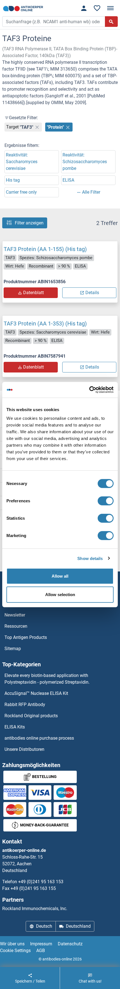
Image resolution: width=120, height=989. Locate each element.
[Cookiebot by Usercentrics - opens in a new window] (89, 389)
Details (92, 292)
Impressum (41, 943)
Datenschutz (70, 943)
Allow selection (60, 594)
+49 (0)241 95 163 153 (40, 881)
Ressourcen (15, 626)
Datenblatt (33, 292)
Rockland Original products (31, 715)
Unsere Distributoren (24, 749)
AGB (40, 950)
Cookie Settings (15, 950)
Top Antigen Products (25, 637)
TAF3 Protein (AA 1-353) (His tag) (45, 323)
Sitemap (12, 648)
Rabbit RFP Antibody (24, 704)
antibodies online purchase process (39, 738)
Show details (90, 558)
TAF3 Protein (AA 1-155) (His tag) (45, 249)
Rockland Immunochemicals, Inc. (34, 908)
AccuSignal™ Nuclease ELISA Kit (36, 693)
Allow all (60, 576)
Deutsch (44, 926)
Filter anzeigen (29, 223)
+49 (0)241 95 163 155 (33, 888)
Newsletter (14, 615)
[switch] (106, 500)
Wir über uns (12, 943)
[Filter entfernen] (37, 127)
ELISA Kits (14, 727)
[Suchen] (111, 21)
